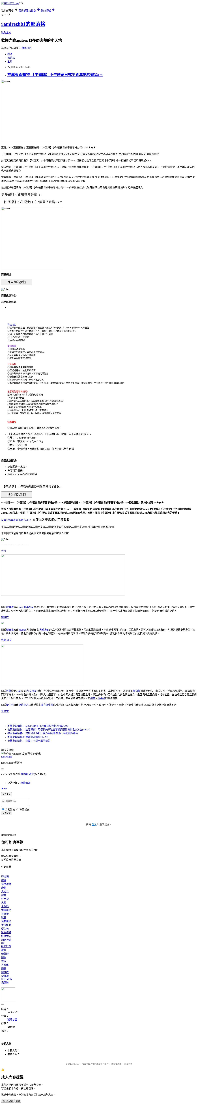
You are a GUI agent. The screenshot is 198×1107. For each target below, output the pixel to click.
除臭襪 (10, 607)
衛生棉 (10, 704)
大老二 (5, 891)
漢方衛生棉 (47, 704)
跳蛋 (3, 917)
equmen (22, 629)
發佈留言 (6, 813)
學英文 (5, 711)
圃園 (3, 968)
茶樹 (3, 957)
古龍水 (5, 965)
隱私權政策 (116, 1064)
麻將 (3, 887)
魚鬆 (3, 640)
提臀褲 (5, 982)
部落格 (11, 58)
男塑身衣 (44, 629)
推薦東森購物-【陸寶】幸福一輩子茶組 (28, 740)
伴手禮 (101, 698)
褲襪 (3, 880)
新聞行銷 (6, 946)
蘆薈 (3, 950)
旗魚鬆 (136, 691)
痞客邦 (24, 774)
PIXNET (75, 1064)
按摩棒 (5, 914)
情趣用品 (6, 910)
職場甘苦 (27, 48)
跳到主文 (6, 32)
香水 (3, 961)
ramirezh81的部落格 (23, 24)
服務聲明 (128, 1064)
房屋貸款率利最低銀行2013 (16, 520)
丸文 (9, 640)
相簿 (9, 54)
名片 (9, 61)
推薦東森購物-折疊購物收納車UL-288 (27, 737)
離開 (18, 1101)
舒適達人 (23, 704)
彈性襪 (5, 876)
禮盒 (92, 698)
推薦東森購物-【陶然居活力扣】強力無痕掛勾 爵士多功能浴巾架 (42, 733)
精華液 (5, 953)
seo (2, 942)
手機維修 (6, 925)
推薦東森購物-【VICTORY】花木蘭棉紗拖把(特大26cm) (37, 726)
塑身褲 (5, 976)
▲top (4, 788)
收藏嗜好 (25, 783)
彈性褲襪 (6, 884)
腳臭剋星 (29, 607)
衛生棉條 (6, 932)
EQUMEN (6, 979)
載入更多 (6, 794)
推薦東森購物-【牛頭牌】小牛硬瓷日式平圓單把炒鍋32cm (55, 75)
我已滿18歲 (7, 1101)
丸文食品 (32, 691)
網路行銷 (6, 940)
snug (3, 550)
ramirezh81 (6, 756)
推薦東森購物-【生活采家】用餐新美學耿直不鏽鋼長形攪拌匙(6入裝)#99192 (48, 729)
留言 (31, 774)
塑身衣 (5, 617)
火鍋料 (5, 906)
